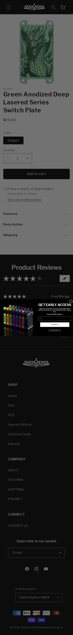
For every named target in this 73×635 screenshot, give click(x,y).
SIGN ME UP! (54, 324)
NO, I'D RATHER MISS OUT (54, 330)
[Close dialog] (71, 301)
